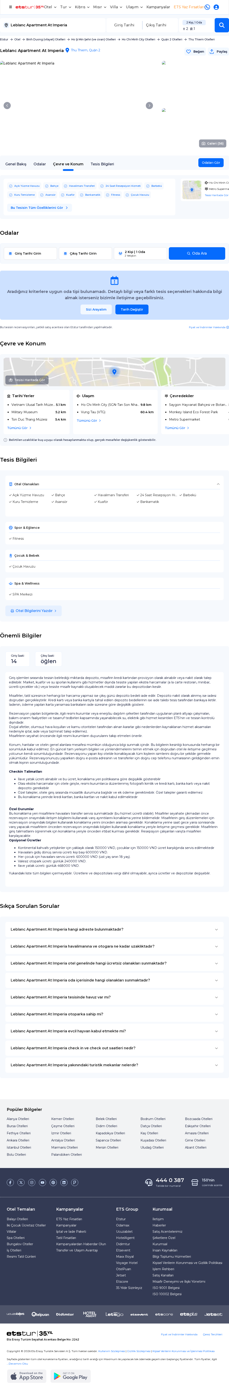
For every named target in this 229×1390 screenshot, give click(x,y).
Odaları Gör (211, 163)
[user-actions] (217, 7)
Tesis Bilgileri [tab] (102, 164)
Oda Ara (199, 253)
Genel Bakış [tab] (15, 164)
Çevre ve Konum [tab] (68, 164)
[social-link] (10, 1182)
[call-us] (208, 7)
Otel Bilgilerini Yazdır (34, 611)
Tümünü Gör (17, 428)
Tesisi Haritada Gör (29, 380)
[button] (222, 25)
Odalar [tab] (40, 164)
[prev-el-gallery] (7, 105)
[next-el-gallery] (149, 105)
